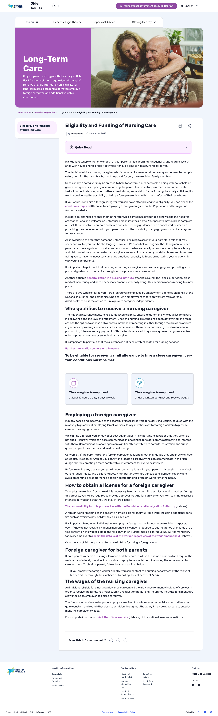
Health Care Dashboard (148, 682)
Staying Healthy (142, 22)
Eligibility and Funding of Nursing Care (35, 128)
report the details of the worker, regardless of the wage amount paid (136, 536)
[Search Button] (55, 6)
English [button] (189, 6)
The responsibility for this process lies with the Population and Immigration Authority (120, 506)
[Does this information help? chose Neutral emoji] (118, 640)
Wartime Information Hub (126, 684)
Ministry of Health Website (127, 675)
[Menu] (208, 6)
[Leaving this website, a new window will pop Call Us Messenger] (193, 685)
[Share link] (189, 125)
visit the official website (113, 617)
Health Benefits (127, 698)
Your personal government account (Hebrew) (148, 5)
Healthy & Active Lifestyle (127, 692)
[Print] (180, 125)
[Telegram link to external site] (204, 712)
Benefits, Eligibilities (65, 22)
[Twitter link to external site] (211, 712)
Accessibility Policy (126, 712)
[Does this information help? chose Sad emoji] (125, 640)
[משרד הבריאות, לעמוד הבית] (17, 6)
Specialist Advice (104, 22)
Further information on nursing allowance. (92, 348)
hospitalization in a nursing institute (110, 278)
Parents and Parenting (57, 679)
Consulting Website (147, 675)
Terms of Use (107, 712)
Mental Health (57, 685)
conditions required (78, 206)
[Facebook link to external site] (198, 712)
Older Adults (36, 5)
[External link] (16, 671)
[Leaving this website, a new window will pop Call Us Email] (199, 685)
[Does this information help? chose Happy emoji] (111, 640)
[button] (75, 133)
